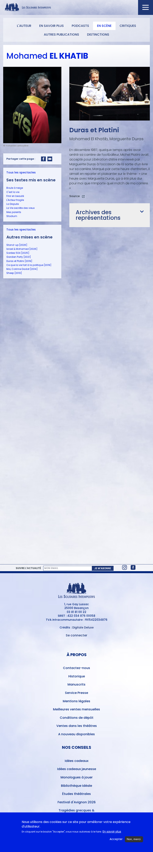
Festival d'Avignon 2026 (77, 802)
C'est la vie (12, 192)
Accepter (116, 839)
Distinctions (98, 34)
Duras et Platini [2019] (19, 261)
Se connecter (76, 635)
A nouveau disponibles (76, 734)
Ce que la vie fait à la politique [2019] (28, 265)
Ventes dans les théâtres (76, 726)
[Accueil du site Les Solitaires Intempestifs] (76, 7)
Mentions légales (76, 701)
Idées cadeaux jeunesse (76, 769)
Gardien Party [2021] (18, 257)
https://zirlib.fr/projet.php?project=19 (76, 196)
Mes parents (13, 212)
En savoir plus (51, 25)
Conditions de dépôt (76, 717)
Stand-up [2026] (16, 245)
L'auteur (24, 25)
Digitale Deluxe (83, 627)
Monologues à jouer (77, 777)
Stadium (11, 216)
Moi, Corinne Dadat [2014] (22, 269)
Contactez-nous (76, 668)
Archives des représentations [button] (98, 215)
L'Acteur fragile (15, 200)
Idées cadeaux (76, 761)
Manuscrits (76, 684)
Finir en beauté (15, 196)
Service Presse (76, 693)
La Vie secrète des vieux (20, 208)
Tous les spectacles (21, 172)
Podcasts (80, 25)
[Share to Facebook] (43, 159)
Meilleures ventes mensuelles (76, 709)
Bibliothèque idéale (76, 785)
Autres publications (61, 34)
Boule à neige (14, 188)
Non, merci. (134, 839)
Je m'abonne (102, 568)
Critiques (128, 25)
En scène (104, 25)
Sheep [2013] (14, 273)
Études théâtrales (76, 794)
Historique (76, 676)
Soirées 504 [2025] (17, 253)
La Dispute (12, 204)
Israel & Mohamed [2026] (21, 249)
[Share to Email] (49, 159)
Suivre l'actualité (28, 568)
